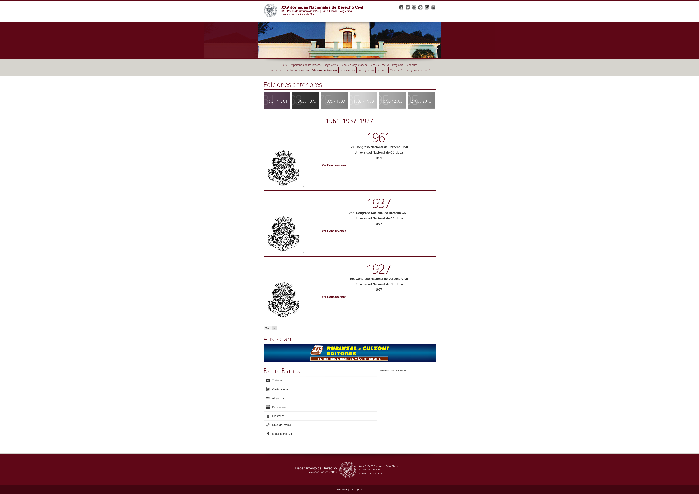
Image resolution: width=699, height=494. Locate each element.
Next (439, 352)
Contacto (382, 70)
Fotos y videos (366, 70)
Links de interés (281, 424)
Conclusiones (347, 70)
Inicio (285, 65)
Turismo (277, 380)
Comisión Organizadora (354, 65)
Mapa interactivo (282, 433)
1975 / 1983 (335, 101)
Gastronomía (280, 389)
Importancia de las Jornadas (306, 65)
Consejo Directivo (380, 65)
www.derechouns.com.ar (370, 473)
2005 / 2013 (421, 101)
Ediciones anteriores (324, 70)
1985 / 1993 (363, 101)
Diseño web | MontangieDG (349, 489)
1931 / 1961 (277, 101)
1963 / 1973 (306, 101)
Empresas (278, 415)
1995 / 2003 (392, 101)
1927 (366, 121)
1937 (349, 121)
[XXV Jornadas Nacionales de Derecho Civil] (315, 9)
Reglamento (331, 65)
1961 (333, 121)
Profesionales (280, 407)
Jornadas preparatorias (296, 70)
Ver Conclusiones (334, 165)
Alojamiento (279, 398)
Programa (397, 65)
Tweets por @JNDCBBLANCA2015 (394, 370)
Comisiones (274, 70)
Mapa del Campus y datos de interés (411, 70)
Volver (270, 328)
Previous (259, 352)
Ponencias (411, 65)
